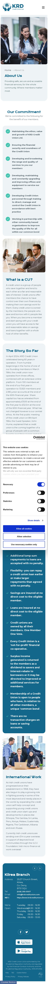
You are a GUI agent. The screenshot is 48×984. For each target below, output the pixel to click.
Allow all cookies (24, 528)
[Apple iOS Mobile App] (24, 942)
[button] (35, 868)
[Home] (11, 7)
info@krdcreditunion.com (28, 892)
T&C (12, 973)
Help (7, 973)
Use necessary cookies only (24, 544)
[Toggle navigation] (43, 7)
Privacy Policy (10, 977)
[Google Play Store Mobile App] (24, 951)
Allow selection (24, 536)
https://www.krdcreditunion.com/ (31, 895)
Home (8, 70)
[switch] (41, 493)
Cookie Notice (21, 973)
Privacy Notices (23, 977)
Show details (34, 520)
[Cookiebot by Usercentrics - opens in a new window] (34, 438)
